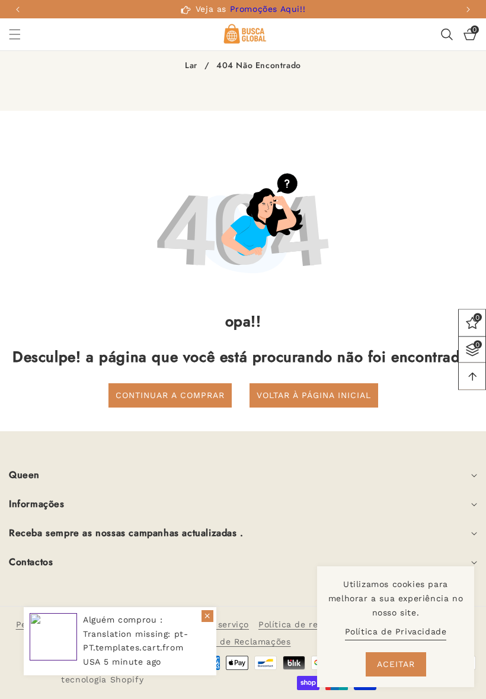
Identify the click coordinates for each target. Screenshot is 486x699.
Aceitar (396, 664)
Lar (191, 65)
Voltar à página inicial (314, 395)
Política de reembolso (306, 624)
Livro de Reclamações (243, 641)
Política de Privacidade (396, 631)
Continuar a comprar (170, 395)
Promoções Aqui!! (268, 9)
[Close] (207, 616)
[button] (468, 9)
